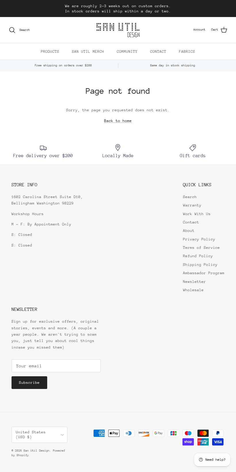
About (189, 230)
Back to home (118, 121)
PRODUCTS (50, 51)
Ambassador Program (203, 273)
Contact (191, 222)
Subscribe (29, 382)
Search (190, 197)
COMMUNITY (127, 51)
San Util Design (37, 450)
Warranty (192, 205)
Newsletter (194, 281)
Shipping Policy (200, 264)
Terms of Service (201, 247)
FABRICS (187, 51)
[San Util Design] (118, 30)
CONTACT (158, 51)
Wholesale (193, 290)
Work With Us (197, 214)
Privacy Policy (199, 239)
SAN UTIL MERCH (88, 51)
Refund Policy (198, 256)
